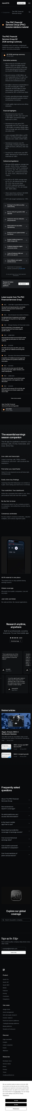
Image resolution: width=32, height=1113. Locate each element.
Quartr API (22, 268)
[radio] (10, 638)
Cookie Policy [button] (17, 1091)
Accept (16, 1100)
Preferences (16, 1108)
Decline (16, 1104)
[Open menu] (29, 3)
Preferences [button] (6, 1095)
